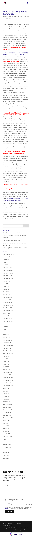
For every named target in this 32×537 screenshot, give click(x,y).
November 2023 (8, 273)
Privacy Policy (7, 525)
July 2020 (6, 327)
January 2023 (7, 300)
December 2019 (8, 345)
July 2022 (6, 316)
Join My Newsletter (13, 471)
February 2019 (7, 372)
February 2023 (7, 297)
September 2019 (8, 353)
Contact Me (17, 523)
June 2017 (6, 426)
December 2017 (8, 410)
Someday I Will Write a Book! (11, 240)
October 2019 (7, 351)
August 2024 (7, 257)
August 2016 (6, 453)
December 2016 (8, 442)
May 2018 (6, 396)
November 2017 (8, 412)
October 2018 (7, 383)
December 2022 (8, 302)
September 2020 (8, 321)
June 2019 (6, 361)
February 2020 (7, 340)
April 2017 (6, 431)
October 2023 (7, 276)
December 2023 (8, 270)
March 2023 (6, 294)
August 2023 (7, 281)
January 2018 (7, 407)
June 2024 (6, 262)
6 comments (7, 19)
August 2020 (7, 324)
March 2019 (6, 369)
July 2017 (6, 423)
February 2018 (7, 404)
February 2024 (7, 268)
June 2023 (6, 286)
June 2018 (6, 394)
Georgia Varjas (9, 16)
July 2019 (5, 359)
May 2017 (6, 429)
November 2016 (8, 445)
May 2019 (6, 364)
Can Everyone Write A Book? (12, 233)
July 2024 (6, 260)
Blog (22, 16)
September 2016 (8, 450)
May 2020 (6, 332)
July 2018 (6, 391)
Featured (26, 16)
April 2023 (6, 292)
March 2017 (6, 434)
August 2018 (6, 388)
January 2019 (7, 375)
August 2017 (6, 420)
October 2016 (7, 447)
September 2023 (8, 278)
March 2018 (6, 402)
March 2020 (6, 337)
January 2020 (7, 343)
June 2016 (6, 458)
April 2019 (6, 367)
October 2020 (7, 319)
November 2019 (8, 348)
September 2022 (8, 311)
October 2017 (7, 415)
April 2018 (6, 399)
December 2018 (8, 378)
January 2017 (7, 439)
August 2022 (7, 313)
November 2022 (8, 305)
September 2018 (8, 386)
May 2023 (6, 289)
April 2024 (6, 265)
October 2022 (7, 308)
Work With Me (7, 523)
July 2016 (6, 455)
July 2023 (6, 284)
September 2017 (8, 418)
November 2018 (8, 380)
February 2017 (7, 437)
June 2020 (6, 329)
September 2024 (8, 254)
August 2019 (6, 356)
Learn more (7, 508)
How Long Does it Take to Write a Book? (15, 248)
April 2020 (6, 335)
